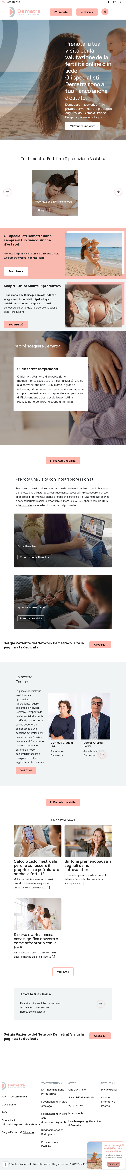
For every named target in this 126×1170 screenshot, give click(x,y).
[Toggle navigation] (112, 12)
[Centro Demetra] (24, 12)
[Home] (13, 1085)
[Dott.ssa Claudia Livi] (62, 716)
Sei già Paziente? (18, 1132)
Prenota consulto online (35, 557)
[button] (118, 192)
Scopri (42, 210)
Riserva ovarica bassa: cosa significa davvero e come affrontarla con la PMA (36, 941)
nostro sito (25, 505)
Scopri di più (16, 324)
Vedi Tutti (26, 770)
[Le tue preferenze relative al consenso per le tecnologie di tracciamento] (5, 1165)
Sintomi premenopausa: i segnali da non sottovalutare (88, 865)
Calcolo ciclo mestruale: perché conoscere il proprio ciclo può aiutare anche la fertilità (36, 867)
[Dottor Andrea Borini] (95, 716)
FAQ (4, 1112)
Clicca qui (100, 644)
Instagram (114, 2)
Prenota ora (16, 271)
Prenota (62, 12)
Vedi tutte (63, 971)
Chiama (88, 12)
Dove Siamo (9, 1104)
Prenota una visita (84, 126)
